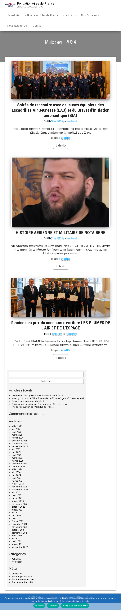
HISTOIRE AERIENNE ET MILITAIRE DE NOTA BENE (60, 232)
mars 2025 (17, 458)
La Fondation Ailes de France (41, 15)
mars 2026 (17, 435)
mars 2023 (17, 498)
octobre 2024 (18, 466)
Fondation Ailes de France (35, 3)
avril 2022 (16, 518)
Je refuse (53, 605)
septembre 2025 (20, 446)
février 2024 (17, 481)
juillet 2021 (17, 535)
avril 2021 (16, 541)
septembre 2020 (20, 547)
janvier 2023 (18, 501)
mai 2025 (16, 452)
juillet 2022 (17, 509)
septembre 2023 (20, 489)
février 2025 (17, 461)
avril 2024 (16, 478)
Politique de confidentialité (75, 605)
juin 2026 (16, 429)
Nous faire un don (17, 25)
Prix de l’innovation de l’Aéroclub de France (33, 407)
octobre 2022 (18, 507)
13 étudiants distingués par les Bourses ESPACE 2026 (37, 395)
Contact (37, 25)
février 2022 (17, 521)
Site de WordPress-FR (22, 582)
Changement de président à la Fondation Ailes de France (39, 404)
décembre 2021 (19, 524)
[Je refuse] (117, 602)
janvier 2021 (17, 544)
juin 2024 (16, 472)
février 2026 (17, 437)
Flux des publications (22, 576)
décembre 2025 (19, 440)
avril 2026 (16, 432)
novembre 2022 (19, 504)
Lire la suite (60, 145)
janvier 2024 (18, 483)
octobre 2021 (18, 530)
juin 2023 (16, 492)
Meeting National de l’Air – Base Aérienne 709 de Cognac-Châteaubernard (48, 398)
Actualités (13, 15)
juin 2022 (16, 512)
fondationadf (71, 121)
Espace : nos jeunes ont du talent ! (28, 401)
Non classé (17, 561)
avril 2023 (16, 495)
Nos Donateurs (90, 15)
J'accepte (39, 605)
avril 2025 (16, 455)
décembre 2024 (19, 463)
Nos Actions (70, 15)
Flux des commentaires (23, 579)
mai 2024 (16, 475)
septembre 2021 (19, 533)
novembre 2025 (19, 443)
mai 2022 (16, 515)
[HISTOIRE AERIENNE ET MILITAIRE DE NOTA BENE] (60, 192)
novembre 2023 (19, 486)
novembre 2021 (19, 527)
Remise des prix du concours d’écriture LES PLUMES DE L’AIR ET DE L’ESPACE (60, 325)
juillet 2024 (17, 469)
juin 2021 (16, 538)
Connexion (17, 573)
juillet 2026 (17, 426)
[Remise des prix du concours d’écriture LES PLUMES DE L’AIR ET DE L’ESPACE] (60, 297)
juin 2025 (16, 449)
